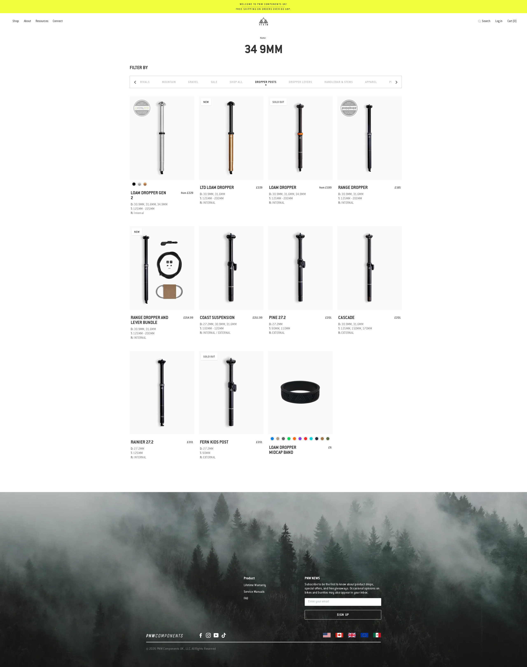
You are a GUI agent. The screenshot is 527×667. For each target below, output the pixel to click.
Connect (58, 21)
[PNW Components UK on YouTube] (216, 635)
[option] (266, 82)
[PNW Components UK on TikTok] (223, 635)
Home (263, 38)
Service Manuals (254, 592)
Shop (16, 21)
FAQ (246, 598)
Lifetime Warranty (255, 585)
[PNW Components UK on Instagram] (208, 635)
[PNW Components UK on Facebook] (200, 635)
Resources (42, 21)
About (27, 21)
